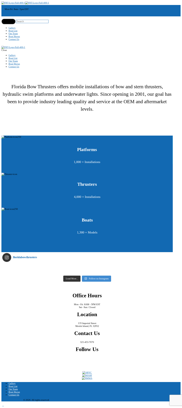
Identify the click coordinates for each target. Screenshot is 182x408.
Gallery (12, 28)
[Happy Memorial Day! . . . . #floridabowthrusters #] (66, 271)
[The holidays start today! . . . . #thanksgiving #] (66, 266)
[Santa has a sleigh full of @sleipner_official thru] (23, 266)
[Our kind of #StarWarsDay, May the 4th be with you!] (108, 271)
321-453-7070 (12, 6)
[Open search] (8, 21)
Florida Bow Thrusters (12, 400)
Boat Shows (14, 36)
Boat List (13, 30)
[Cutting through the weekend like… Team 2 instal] (150, 266)
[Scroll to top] (3, 405)
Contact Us (14, 39)
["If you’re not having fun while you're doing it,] (150, 271)
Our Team (13, 33)
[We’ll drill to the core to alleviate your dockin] (23, 271)
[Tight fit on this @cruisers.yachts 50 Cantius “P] (108, 266)
